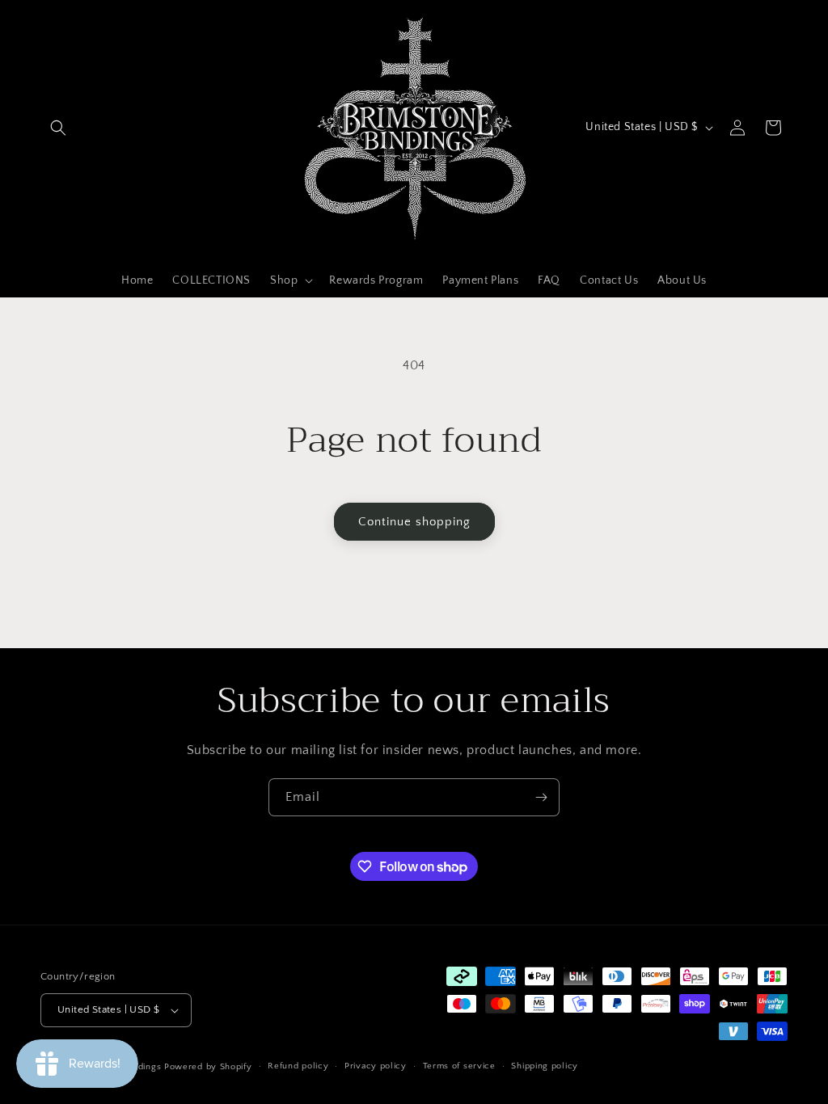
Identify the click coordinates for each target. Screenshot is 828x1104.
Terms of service (459, 1066)
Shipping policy (544, 1066)
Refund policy (298, 1066)
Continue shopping (414, 522)
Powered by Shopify (208, 1067)
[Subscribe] (541, 797)
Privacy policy (375, 1066)
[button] (58, 127)
